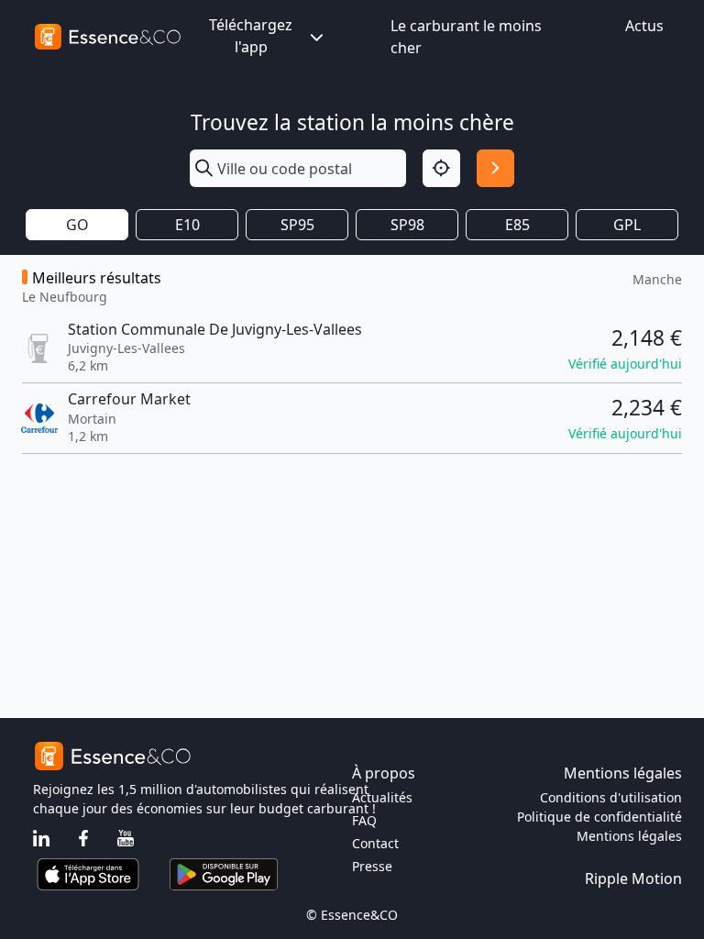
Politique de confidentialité (599, 816)
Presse (372, 866)
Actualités (382, 797)
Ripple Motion (633, 878)
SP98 (407, 225)
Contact (375, 843)
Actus (644, 26)
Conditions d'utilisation (611, 797)
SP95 (297, 225)
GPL (627, 225)
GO (77, 225)
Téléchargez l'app (250, 36)
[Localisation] (441, 168)
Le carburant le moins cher (466, 37)
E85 (517, 225)
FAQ (364, 820)
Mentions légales (629, 836)
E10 (187, 225)
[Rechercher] (495, 168)
